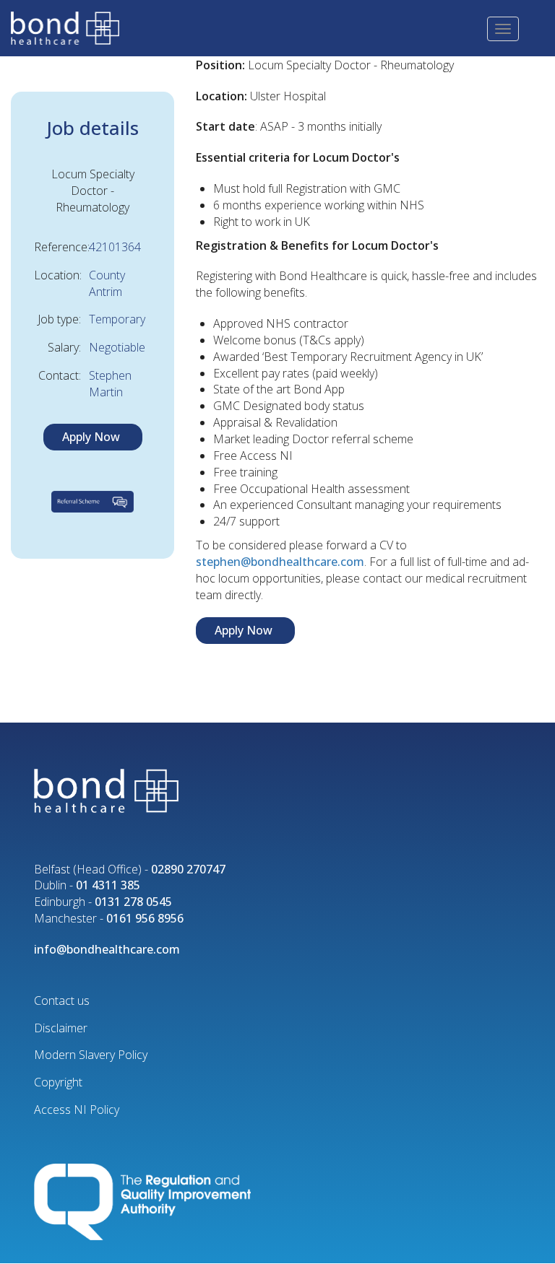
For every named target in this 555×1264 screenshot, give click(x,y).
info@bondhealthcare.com (107, 949)
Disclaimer (60, 1028)
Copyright (58, 1082)
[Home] (70, 27)
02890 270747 (188, 869)
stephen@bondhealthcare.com (280, 562)
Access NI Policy (76, 1109)
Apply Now (91, 437)
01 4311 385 (108, 885)
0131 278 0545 (133, 902)
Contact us (62, 1000)
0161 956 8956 (145, 918)
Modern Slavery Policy (90, 1055)
